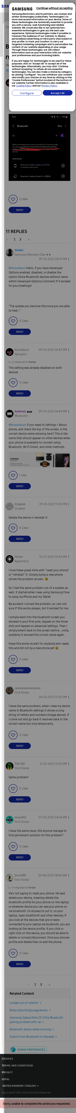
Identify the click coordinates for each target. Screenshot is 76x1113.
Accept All (57, 93)
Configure (27, 93)
